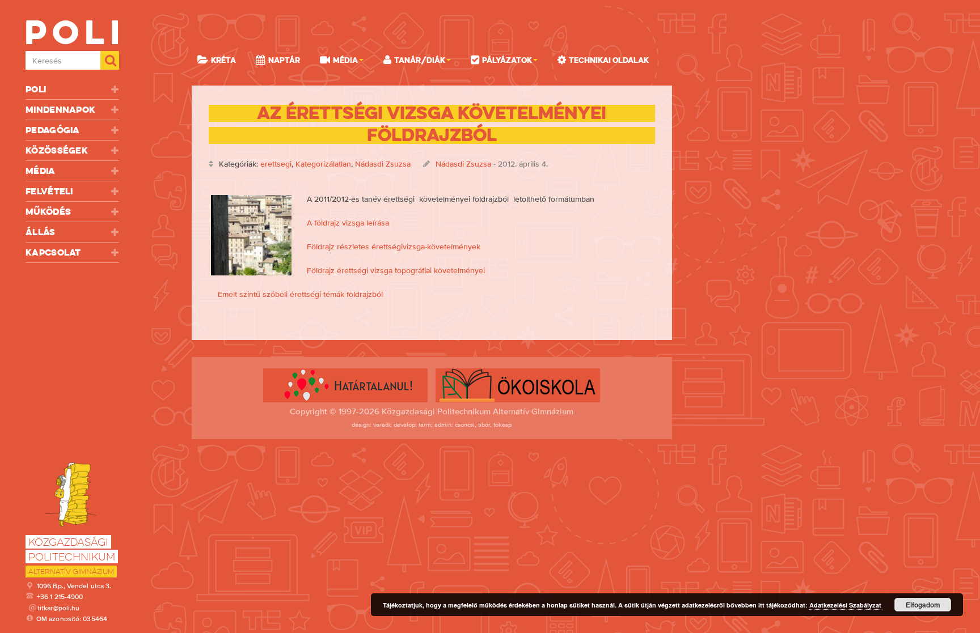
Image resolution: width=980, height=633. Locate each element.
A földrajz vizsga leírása (348, 222)
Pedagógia (53, 130)
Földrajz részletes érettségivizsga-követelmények (393, 246)
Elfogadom (923, 605)
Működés (48, 212)
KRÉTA (223, 60)
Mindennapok (60, 110)
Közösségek (57, 150)
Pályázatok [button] (507, 60)
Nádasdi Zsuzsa (383, 163)
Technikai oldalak (609, 60)
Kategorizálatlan (323, 163)
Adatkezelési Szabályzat (845, 605)
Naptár (284, 60)
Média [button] (345, 60)
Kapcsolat (53, 252)
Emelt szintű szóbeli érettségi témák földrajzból (300, 294)
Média (41, 171)
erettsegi (276, 163)
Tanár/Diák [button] (419, 60)
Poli (36, 89)
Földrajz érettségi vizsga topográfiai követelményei (396, 270)
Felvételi (49, 191)
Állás (41, 232)
